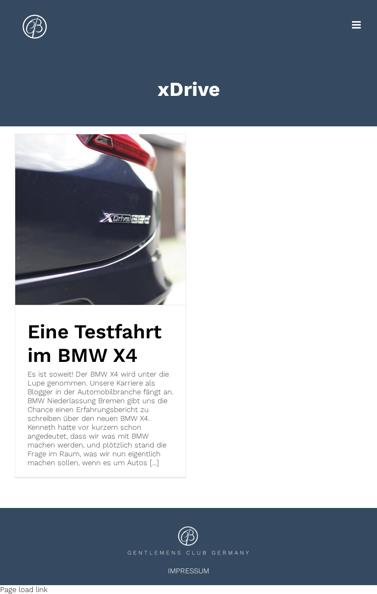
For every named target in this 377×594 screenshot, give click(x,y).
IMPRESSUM (188, 570)
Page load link (24, 589)
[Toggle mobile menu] (357, 25)
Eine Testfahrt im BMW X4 (94, 343)
